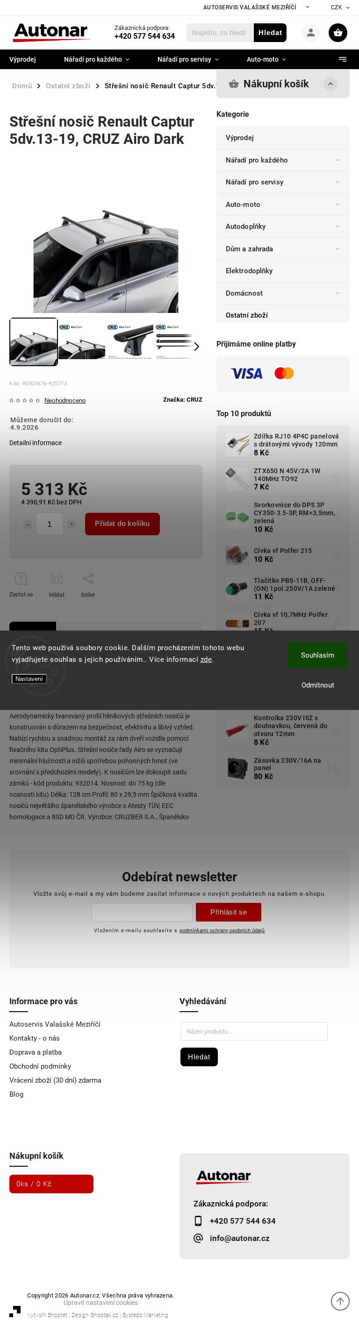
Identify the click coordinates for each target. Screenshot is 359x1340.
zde (206, 659)
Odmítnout (318, 685)
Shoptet (57, 1315)
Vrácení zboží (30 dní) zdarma (55, 1080)
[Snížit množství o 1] (27, 524)
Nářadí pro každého (257, 160)
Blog (16, 1094)
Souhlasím (317, 655)
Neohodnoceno (65, 401)
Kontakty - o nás (34, 1038)
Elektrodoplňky (249, 271)
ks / (34, 1184)
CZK (337, 7)
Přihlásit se (228, 912)
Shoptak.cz (104, 1315)
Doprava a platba (35, 1052)
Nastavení (29, 678)
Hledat (270, 32)
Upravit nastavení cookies (101, 1302)
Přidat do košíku (122, 523)
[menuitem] (29, 59)
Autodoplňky (246, 226)
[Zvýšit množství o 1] (71, 524)
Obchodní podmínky (40, 1066)
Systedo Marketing (145, 1315)
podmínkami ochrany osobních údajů (222, 930)
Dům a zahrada (249, 249)
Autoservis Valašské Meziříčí (249, 7)
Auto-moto (243, 204)
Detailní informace (35, 443)
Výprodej (240, 138)
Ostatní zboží (247, 315)
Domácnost (244, 293)
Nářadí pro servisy (254, 182)
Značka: (182, 399)
